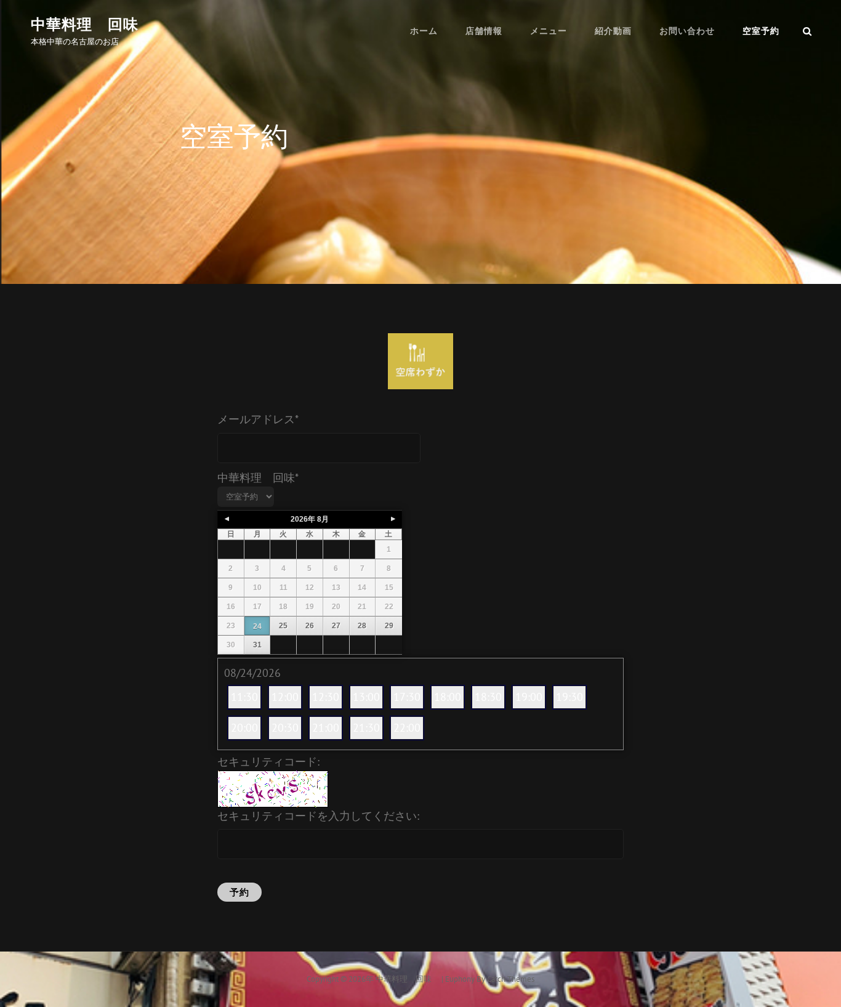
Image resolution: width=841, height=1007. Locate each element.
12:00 (285, 697)
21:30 (366, 728)
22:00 (406, 728)
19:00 (528, 697)
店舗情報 (483, 30)
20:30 (285, 728)
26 (309, 625)
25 (283, 625)
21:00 (325, 728)
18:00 (447, 697)
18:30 (488, 697)
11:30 (244, 697)
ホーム (424, 30)
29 (389, 625)
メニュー (548, 30)
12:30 (325, 697)
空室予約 (760, 30)
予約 (239, 892)
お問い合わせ (687, 30)
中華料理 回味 (92, 24)
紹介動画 (613, 30)
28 (362, 625)
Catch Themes (510, 979)
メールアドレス (258, 419)
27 (336, 625)
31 (257, 645)
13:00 (366, 697)
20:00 (244, 728)
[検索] (807, 31)
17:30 (406, 697)
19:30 (569, 697)
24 (257, 626)
